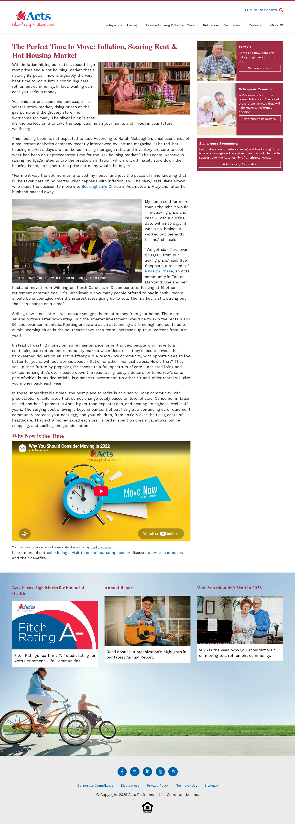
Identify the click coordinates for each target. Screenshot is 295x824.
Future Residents (261, 10)
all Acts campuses (165, 552)
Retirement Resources (221, 25)
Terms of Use (186, 785)
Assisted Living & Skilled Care (169, 25)
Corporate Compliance (95, 785)
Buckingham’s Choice (101, 186)
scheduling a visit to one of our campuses (86, 552)
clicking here (101, 547)
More (275, 25)
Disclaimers (130, 785)
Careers (255, 25)
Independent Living (121, 25)
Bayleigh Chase (159, 271)
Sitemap (211, 785)
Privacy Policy (158, 785)
